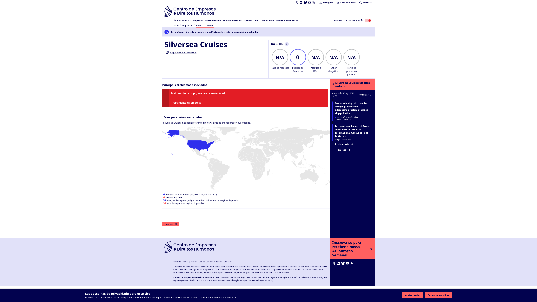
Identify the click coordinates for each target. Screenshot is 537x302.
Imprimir (168, 224)
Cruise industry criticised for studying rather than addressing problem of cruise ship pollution (351, 108)
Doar (256, 20)
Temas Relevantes (232, 20)
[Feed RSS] (313, 2)
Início (176, 25)
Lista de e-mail (347, 2)
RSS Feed (341, 149)
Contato (228, 261)
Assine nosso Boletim (287, 20)
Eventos (177, 261)
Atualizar (363, 94)
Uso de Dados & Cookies (210, 261)
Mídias (194, 261)
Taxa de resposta (280, 67)
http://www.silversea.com (183, 52)
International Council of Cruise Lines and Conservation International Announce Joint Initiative (352, 131)
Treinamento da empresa (186, 102)
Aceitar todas (413, 295)
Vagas (186, 261)
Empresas (198, 20)
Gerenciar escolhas (438, 295)
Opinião (248, 20)
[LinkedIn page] (301, 2)
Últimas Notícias (182, 20)
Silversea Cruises (205, 25)
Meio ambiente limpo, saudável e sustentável (198, 93)
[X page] (297, 2)
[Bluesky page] (305, 2)
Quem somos (267, 20)
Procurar (366, 2)
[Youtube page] (309, 2)
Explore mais (342, 144)
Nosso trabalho (213, 20)
